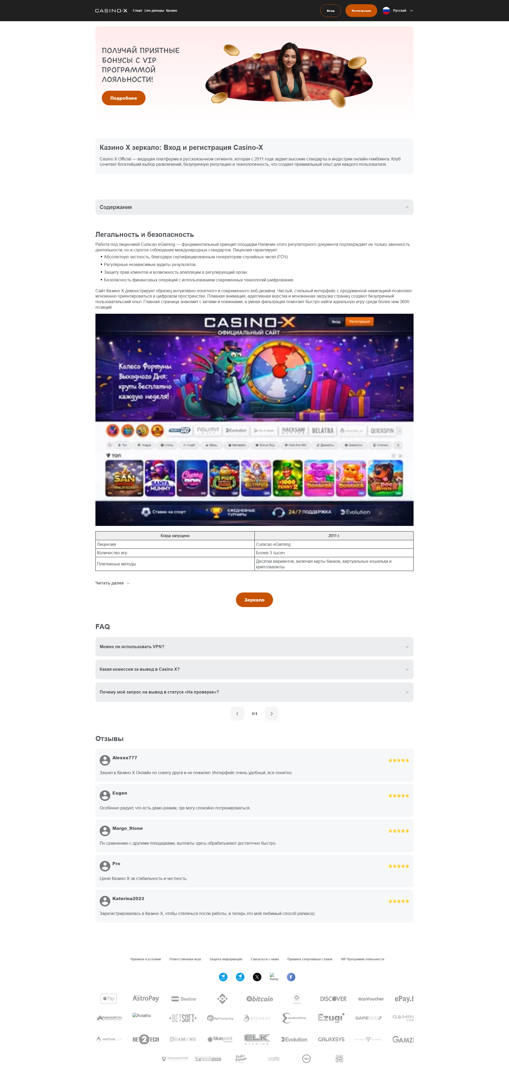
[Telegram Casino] (240, 977)
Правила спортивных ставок (309, 959)
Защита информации (225, 959)
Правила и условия (145, 959)
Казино (171, 10)
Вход (331, 10)
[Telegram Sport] (223, 977)
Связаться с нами (265, 959)
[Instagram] (274, 977)
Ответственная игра (185, 959)
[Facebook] (291, 977)
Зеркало (254, 600)
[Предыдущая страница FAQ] (237, 713)
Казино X (115, 290)
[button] (398, 10)
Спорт (137, 10)
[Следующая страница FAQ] (271, 713)
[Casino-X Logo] (111, 10)
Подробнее (123, 98)
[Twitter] (257, 977)
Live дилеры (154, 10)
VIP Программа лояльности (362, 959)
